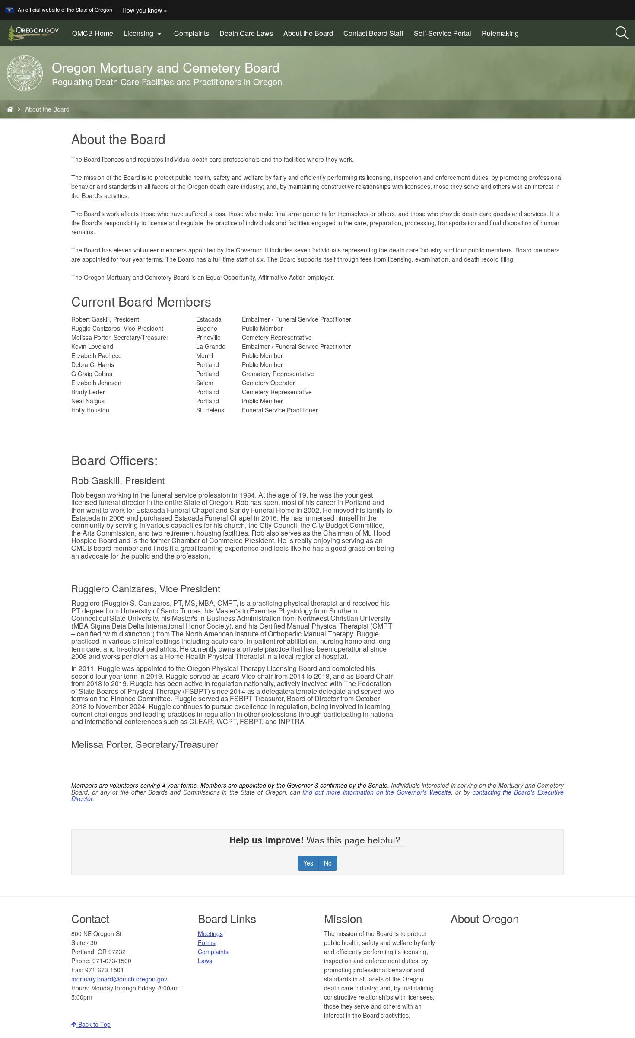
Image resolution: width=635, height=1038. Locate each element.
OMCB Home (92, 33)
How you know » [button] (144, 10)
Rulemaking (500, 33)
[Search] (622, 33)
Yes (308, 863)
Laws (205, 960)
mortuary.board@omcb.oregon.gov (119, 978)
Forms (207, 942)
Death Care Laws (246, 33)
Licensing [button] (144, 33)
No (328, 863)
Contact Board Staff (373, 33)
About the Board (308, 33)
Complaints (191, 33)
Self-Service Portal (442, 33)
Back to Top (93, 1024)
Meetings (210, 933)
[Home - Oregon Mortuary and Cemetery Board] (9, 109)
